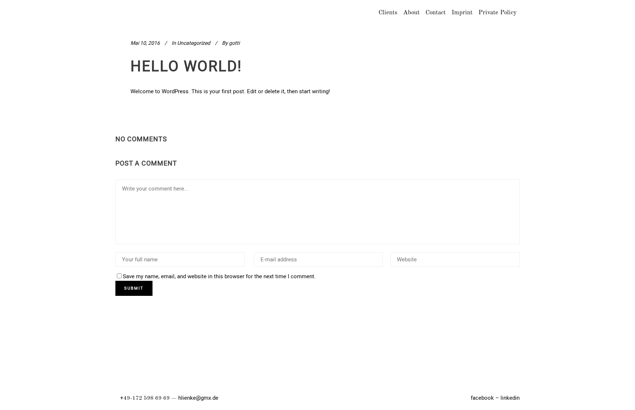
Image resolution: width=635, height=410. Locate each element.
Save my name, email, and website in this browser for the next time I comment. (219, 276)
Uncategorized (193, 43)
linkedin (510, 398)
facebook (482, 398)
